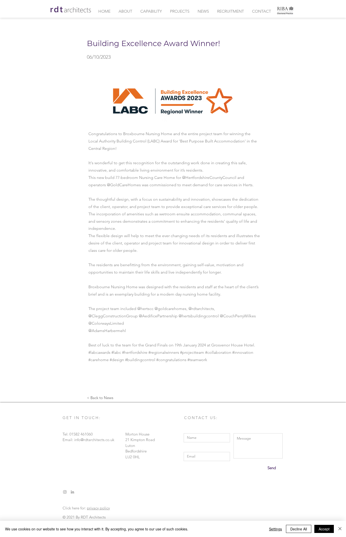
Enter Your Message (250, 429)
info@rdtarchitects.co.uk (94, 439)
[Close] (340, 529)
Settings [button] (275, 528)
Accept (324, 528)
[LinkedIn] (72, 492)
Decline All (298, 528)
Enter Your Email (198, 448)
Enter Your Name (198, 429)
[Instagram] (65, 492)
